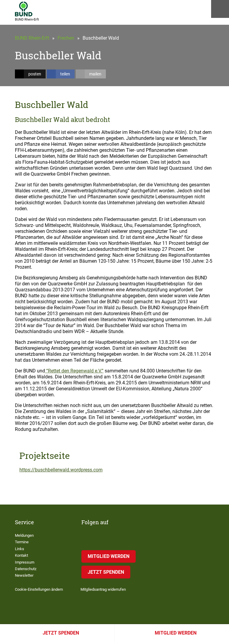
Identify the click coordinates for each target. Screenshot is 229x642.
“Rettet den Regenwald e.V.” (74, 371)
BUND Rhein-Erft (32, 38)
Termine (22, 542)
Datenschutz (25, 569)
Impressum (24, 562)
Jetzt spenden (61, 633)
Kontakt (21, 555)
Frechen (66, 38)
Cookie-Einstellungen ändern (39, 589)
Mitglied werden (175, 633)
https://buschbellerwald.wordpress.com (61, 470)
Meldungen (24, 535)
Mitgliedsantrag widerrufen (103, 589)
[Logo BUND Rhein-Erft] (24, 8)
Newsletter (24, 575)
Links (19, 549)
